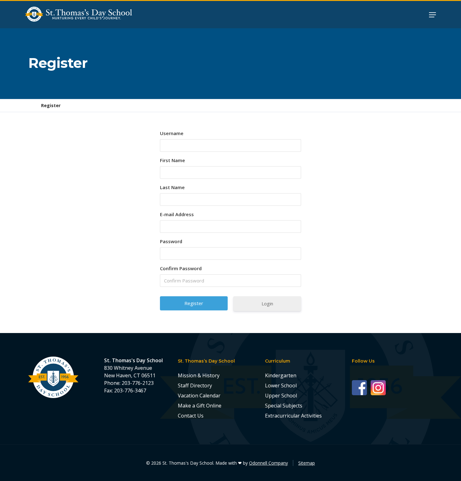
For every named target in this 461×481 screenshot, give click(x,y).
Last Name (172, 187)
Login (267, 303)
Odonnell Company (268, 463)
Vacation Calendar (199, 395)
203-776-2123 (138, 383)
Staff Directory (195, 385)
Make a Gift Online (199, 405)
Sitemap (306, 463)
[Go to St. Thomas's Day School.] (30, 105)
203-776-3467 (130, 390)
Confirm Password (181, 268)
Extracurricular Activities (293, 415)
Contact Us (191, 415)
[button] (432, 14)
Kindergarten (280, 375)
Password (171, 241)
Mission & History (199, 375)
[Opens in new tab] (361, 387)
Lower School (281, 385)
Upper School (281, 395)
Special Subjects (283, 405)
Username (171, 133)
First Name (172, 160)
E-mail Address (177, 214)
